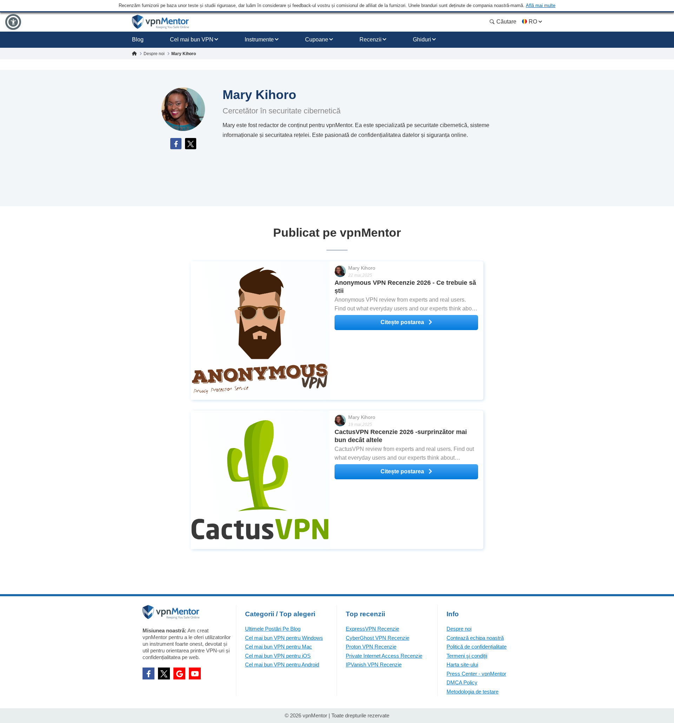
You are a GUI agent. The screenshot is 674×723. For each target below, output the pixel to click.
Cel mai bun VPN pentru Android (282, 665)
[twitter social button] (164, 673)
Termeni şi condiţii (467, 656)
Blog (138, 39)
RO (532, 22)
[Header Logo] (160, 22)
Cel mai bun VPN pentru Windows (284, 638)
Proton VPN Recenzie (371, 647)
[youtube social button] (195, 673)
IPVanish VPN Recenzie (374, 665)
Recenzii (370, 39)
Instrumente (259, 39)
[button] (13, 22)
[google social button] (179, 673)
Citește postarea (403, 322)
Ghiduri (422, 39)
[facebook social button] (148, 673)
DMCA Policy (462, 682)
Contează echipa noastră (475, 638)
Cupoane (316, 39)
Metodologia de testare (472, 692)
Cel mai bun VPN (191, 39)
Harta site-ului (462, 665)
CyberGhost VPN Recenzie (377, 638)
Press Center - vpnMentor (476, 674)
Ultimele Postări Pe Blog (272, 629)
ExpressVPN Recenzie (372, 629)
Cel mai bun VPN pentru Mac (278, 647)
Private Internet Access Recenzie (384, 656)
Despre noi (459, 629)
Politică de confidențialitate (477, 647)
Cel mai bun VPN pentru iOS (278, 656)
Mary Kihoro (361, 268)
